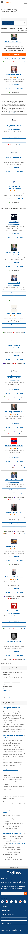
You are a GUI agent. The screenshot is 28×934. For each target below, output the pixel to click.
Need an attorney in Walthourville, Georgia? (13, 736)
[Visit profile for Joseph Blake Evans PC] (14, 636)
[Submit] (25, 893)
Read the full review (13, 112)
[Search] (25, 2)
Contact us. (6, 883)
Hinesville (5, 688)
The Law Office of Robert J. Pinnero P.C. (14, 187)
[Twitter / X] (11, 901)
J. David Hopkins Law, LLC (14, 480)
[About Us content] (25, 906)
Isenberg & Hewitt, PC (14, 512)
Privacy (7, 930)
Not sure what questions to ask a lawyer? (12, 811)
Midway (17, 688)
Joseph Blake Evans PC (14, 641)
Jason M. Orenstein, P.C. (14, 157)
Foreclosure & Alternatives (17, 677)
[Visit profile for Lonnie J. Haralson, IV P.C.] (14, 541)
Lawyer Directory (4, 5)
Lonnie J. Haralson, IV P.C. (14, 546)
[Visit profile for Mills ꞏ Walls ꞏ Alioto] (14, 308)
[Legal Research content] (25, 919)
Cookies (20, 930)
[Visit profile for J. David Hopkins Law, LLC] (14, 475)
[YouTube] (7, 901)
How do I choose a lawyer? (10, 770)
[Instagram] (16, 901)
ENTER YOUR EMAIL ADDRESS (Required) (10, 891)
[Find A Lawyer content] (25, 910)
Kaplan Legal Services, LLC (14, 577)
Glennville (5, 690)
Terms (2, 930)
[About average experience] (24, 62)
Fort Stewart (11, 688)
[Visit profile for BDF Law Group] (14, 217)
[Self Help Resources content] (25, 914)
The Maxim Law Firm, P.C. (14, 446)
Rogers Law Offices (14, 611)
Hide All (8, 697)
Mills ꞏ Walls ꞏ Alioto (14, 313)
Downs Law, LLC (14, 283)
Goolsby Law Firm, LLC (14, 74)
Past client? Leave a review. (14, 129)
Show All (3, 697)
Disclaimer (13, 930)
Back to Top (14, 867)
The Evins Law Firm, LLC (12, 42)
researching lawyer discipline (17, 843)
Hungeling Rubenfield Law (14, 412)
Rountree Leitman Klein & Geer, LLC (14, 377)
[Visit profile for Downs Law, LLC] (14, 278)
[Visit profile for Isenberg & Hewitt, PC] (14, 507)
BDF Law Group (14, 222)
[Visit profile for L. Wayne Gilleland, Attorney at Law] (14, 120)
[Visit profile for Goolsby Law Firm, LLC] (14, 70)
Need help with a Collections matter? (11, 708)
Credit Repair (7, 681)
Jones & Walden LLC (14, 345)
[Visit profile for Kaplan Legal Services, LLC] (14, 572)
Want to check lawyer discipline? (12, 833)
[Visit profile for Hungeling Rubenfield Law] (14, 407)
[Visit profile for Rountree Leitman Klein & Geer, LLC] (14, 371)
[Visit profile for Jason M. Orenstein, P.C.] (14, 152)
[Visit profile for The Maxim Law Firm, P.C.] (14, 441)
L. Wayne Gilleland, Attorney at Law (14, 126)
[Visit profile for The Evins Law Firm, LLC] (14, 37)
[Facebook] (2, 901)
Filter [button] (4, 15)
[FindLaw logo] (7, 2)
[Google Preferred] (25, 901)
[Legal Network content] (25, 923)
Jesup (10, 690)
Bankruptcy (6, 677)
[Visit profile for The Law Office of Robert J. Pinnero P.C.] (14, 181)
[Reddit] (20, 901)
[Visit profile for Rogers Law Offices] (14, 606)
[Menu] (2, 2)
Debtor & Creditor (16, 681)
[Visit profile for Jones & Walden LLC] (14, 340)
